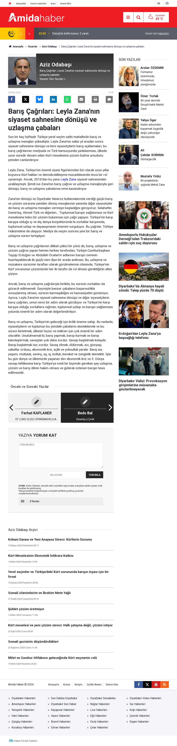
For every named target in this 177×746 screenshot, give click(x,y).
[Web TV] (159, 3)
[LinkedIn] (53, 99)
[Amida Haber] (36, 17)
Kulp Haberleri (138, 710)
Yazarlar (33, 46)
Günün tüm (157, 33)
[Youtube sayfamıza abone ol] (156, 684)
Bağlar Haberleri (100, 704)
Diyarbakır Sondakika (102, 698)
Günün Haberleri (38, 3)
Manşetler (21, 3)
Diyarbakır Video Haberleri (145, 698)
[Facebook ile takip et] (138, 684)
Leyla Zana (68, 179)
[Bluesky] (39, 99)
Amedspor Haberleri (24, 704)
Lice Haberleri (98, 710)
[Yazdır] (95, 99)
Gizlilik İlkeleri (94, 684)
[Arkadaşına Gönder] (81, 99)
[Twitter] (25, 99)
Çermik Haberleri (140, 715)
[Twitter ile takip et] (147, 684)
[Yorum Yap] (109, 99)
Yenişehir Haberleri (23, 710)
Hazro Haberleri (60, 715)
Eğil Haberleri (98, 715)
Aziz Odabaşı (49, 46)
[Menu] (128, 17)
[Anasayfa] (10, 3)
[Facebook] (11, 99)
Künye (66, 684)
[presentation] (20, 34)
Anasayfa (17, 46)
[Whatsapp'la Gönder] (67, 99)
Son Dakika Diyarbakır (64, 698)
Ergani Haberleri (139, 721)
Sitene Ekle (65, 3)
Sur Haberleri (137, 704)
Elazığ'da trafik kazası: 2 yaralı (70, 33)
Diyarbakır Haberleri (23, 698)
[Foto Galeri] (167, 3)
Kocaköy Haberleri (23, 727)
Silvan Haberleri (60, 727)
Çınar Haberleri (99, 727)
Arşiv (53, 3)
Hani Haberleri (20, 715)
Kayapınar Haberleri (62, 710)
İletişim (78, 684)
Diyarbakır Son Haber (63, 704)
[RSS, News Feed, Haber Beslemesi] (164, 684)
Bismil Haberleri (60, 721)
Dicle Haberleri (99, 721)
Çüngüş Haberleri (22, 721)
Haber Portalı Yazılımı (25, 740)
